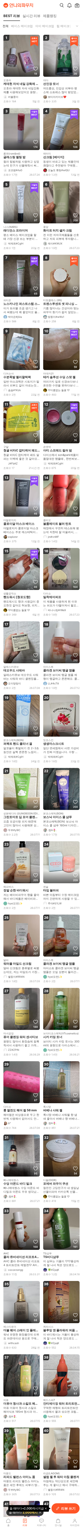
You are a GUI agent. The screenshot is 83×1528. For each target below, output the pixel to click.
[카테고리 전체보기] (77, 26)
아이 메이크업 (44, 26)
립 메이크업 (64, 26)
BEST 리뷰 (11, 16)
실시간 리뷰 (31, 16)
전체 (6, 26)
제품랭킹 (50, 16)
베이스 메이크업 (22, 26)
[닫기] (40, 1512)
